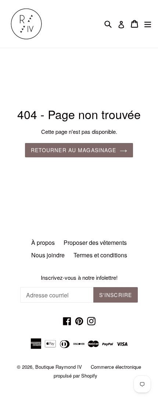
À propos (43, 242)
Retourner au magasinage (73, 150)
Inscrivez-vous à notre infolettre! (79, 277)
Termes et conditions (100, 255)
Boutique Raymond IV (58, 366)
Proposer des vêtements (95, 242)
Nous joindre (48, 255)
